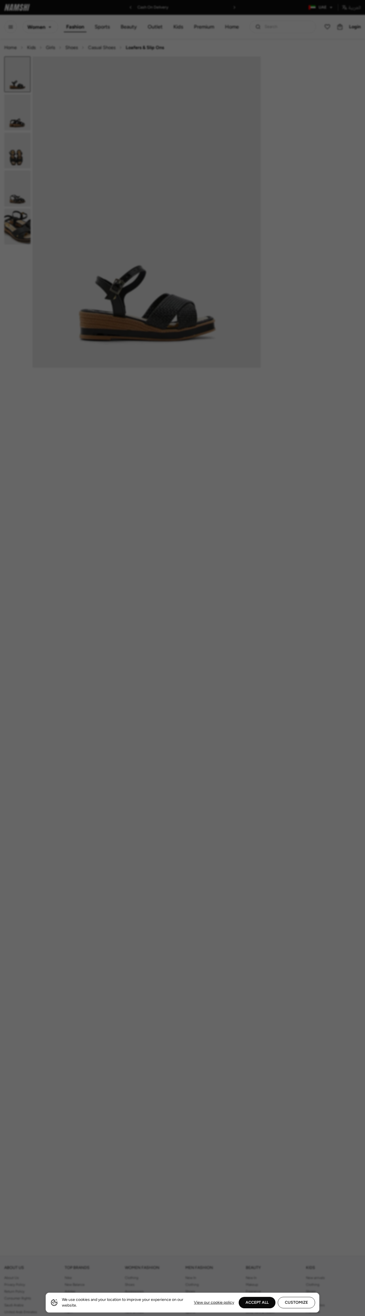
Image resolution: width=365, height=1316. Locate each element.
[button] (182, 658)
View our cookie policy (214, 1302)
